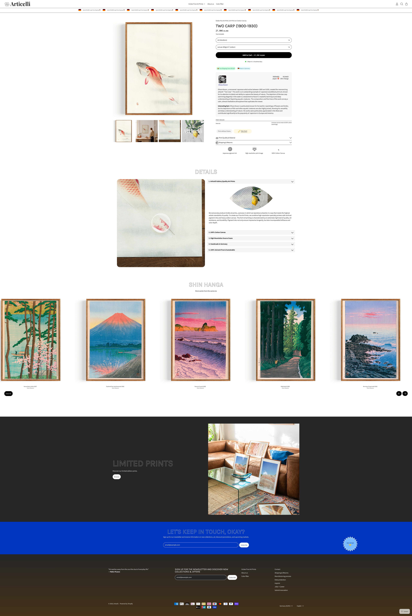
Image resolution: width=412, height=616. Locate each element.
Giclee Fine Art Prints (248, 569)
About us (211, 4)
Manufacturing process (283, 576)
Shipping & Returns (281, 573)
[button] (124, 131)
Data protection (280, 580)
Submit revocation (281, 590)
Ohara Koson (223, 85)
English (299, 606)
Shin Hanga (284, 78)
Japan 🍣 (275, 78)
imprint (277, 583)
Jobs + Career (279, 587)
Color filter (219, 4)
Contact (277, 569)
